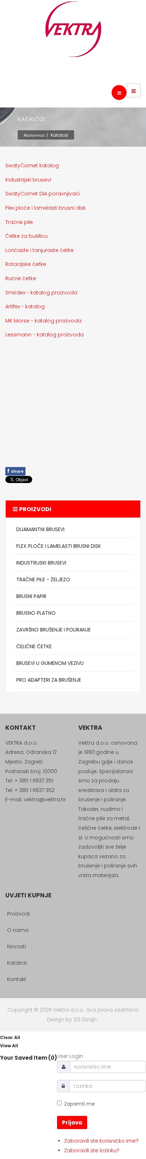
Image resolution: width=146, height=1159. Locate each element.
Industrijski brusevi (28, 179)
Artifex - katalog (25, 306)
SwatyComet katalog (32, 165)
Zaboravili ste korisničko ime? (101, 1140)
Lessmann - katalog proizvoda (44, 334)
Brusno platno (36, 613)
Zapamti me (79, 1103)
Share (15, 470)
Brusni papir (31, 596)
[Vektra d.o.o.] (73, 29)
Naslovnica (34, 135)
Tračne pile (19, 222)
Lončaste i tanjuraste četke (39, 250)
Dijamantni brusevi (40, 529)
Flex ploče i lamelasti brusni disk (45, 207)
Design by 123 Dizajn (72, 1019)
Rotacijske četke (25, 264)
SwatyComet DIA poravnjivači (42, 193)
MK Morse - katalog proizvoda (43, 320)
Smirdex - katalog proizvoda (41, 292)
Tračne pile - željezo (43, 579)
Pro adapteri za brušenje (48, 679)
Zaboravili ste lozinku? (91, 1150)
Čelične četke (34, 646)
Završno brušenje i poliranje (53, 629)
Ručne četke (20, 278)
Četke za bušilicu (26, 236)
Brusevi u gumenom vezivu (50, 663)
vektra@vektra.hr (45, 799)
